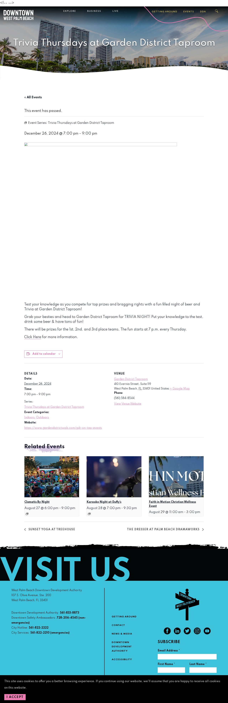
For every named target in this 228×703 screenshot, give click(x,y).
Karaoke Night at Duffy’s (104, 502)
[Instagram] (197, 633)
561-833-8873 (69, 612)
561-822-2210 (40, 632)
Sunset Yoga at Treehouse (51, 529)
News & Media (122, 634)
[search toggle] (216, 11)
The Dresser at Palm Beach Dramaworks (163, 529)
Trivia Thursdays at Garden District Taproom (54, 407)
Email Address (169, 651)
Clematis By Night (37, 502)
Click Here (32, 337)
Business (94, 11)
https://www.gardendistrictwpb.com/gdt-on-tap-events (63, 428)
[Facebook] (167, 633)
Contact (118, 625)
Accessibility (122, 659)
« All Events (33, 97)
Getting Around (164, 12)
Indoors (29, 417)
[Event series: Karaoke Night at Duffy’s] (89, 514)
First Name (166, 665)
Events (188, 12)
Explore (69, 11)
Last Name (198, 665)
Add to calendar (44, 354)
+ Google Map (180, 388)
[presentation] (51, 476)
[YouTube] (207, 633)
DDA (203, 12)
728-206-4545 (67, 617)
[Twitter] (187, 633)
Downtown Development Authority (122, 646)
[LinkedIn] (177, 633)
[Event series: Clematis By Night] (27, 514)
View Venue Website (127, 404)
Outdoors (42, 417)
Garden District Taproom (131, 379)
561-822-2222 (38, 627)
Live (115, 11)
